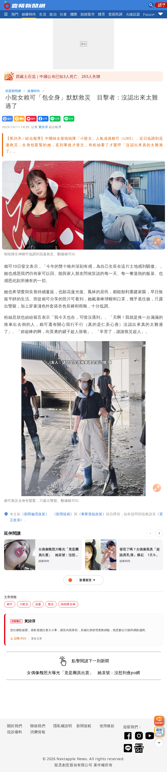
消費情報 (37, 731)
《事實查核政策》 (91, 514)
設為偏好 (6, 121)
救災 (51, 604)
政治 (53, 14)
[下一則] (159, 533)
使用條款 (107, 725)
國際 (73, 14)
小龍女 (24, 604)
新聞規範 (83, 725)
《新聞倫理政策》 (34, 514)
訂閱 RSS (20, 638)
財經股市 (88, 14)
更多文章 (36, 638)
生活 (42, 14)
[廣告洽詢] (159, 731)
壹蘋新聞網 (13, 91)
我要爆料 (30, 121)
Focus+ (149, 14)
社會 (63, 14)
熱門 (15, 14)
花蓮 (38, 604)
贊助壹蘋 (18, 121)
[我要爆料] (159, 721)
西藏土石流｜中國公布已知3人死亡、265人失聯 (58, 76)
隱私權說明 (61, 725)
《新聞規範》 (63, 514)
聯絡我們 (37, 725)
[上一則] (150, 533)
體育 (101, 14)
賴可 (10, 604)
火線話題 (133, 14)
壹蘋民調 (115, 14)
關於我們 (14, 725)
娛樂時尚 (29, 14)
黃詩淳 (43, 127)
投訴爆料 (14, 731)
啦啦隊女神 (68, 604)
